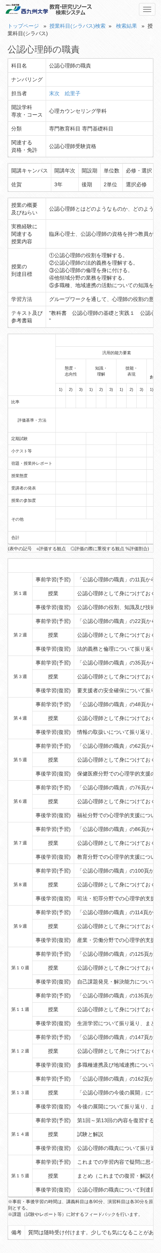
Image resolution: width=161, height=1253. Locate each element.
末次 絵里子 (64, 93)
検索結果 (126, 26)
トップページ (23, 26)
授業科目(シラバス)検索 (77, 26)
